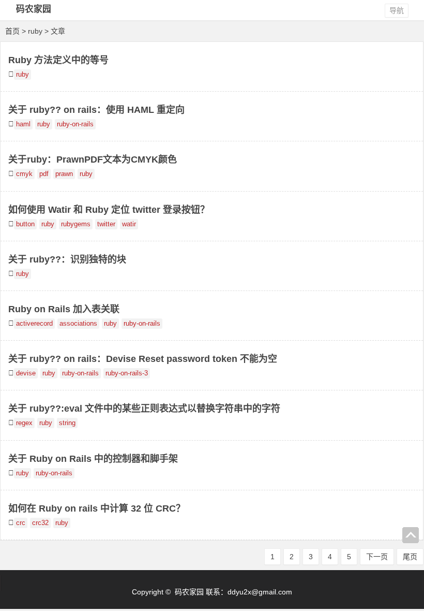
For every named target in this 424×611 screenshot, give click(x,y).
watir (129, 224)
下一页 (377, 556)
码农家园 (33, 9)
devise (26, 373)
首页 (12, 31)
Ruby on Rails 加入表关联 (63, 309)
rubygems (75, 224)
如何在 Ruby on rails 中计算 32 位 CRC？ (96, 508)
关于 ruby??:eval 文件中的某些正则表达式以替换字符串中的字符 (144, 408)
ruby (22, 74)
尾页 (410, 556)
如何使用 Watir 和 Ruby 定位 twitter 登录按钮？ (108, 210)
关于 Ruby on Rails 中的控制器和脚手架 (93, 459)
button (25, 224)
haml (23, 124)
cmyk (24, 174)
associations (78, 323)
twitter (106, 224)
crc (20, 523)
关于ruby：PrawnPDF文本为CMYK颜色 (92, 159)
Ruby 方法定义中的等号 (58, 60)
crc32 (40, 523)
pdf (44, 174)
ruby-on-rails (75, 124)
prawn (64, 174)
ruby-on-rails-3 (126, 373)
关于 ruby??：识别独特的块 (67, 259)
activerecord (34, 323)
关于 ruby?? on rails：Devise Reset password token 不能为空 (142, 359)
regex (24, 423)
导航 (396, 10)
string (67, 423)
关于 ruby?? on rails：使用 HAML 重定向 (96, 110)
